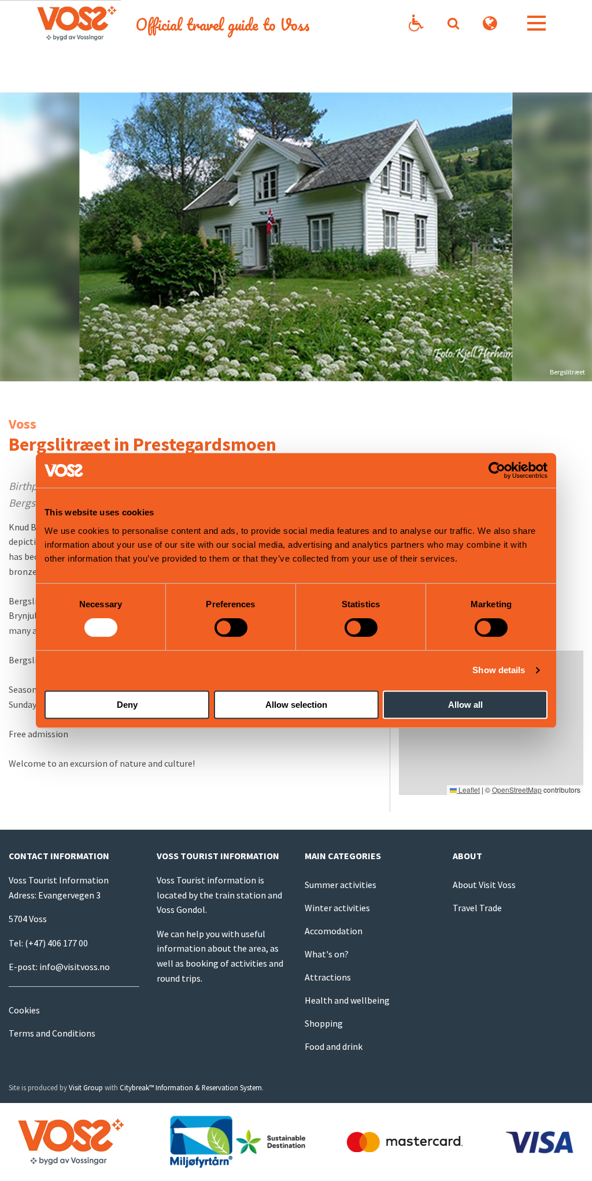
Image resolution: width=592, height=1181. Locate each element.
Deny (127, 705)
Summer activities (340, 884)
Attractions (328, 977)
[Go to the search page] (453, 23)
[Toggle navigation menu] (536, 23)
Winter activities (337, 907)
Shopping (324, 1023)
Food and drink (333, 1046)
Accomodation (333, 931)
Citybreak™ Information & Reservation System (191, 1087)
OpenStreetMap (517, 789)
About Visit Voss (484, 884)
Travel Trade (477, 907)
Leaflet (468, 789)
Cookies (24, 1010)
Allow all (465, 705)
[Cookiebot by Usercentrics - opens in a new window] (496, 470)
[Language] (490, 23)
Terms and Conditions (52, 1033)
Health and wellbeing (347, 1000)
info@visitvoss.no (74, 966)
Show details (498, 670)
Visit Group (86, 1087)
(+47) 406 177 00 (56, 943)
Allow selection (296, 705)
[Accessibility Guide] (416, 23)
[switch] (230, 627)
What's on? (327, 954)
